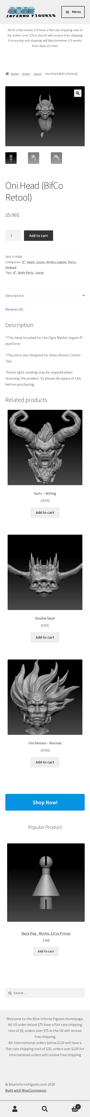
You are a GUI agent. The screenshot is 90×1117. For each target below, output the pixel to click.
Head (30, 262)
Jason (37, 74)
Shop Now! (45, 802)
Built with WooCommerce (25, 1090)
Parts (72, 262)
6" (14, 272)
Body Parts (25, 272)
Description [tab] (14, 295)
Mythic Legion (56, 262)
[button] (77, 93)
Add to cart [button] (45, 512)
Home (15, 74)
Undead (10, 267)
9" (23, 262)
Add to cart (38, 235)
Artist (26, 74)
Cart (69, 1105)
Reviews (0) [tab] (14, 309)
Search (45, 1109)
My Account (15, 1109)
